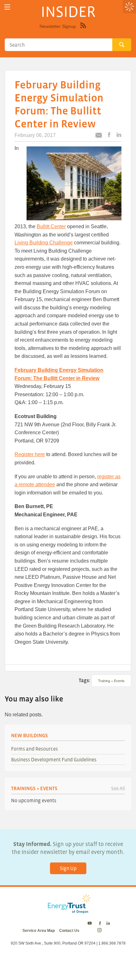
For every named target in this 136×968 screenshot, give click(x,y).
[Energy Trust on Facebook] (100, 923)
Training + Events (111, 680)
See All (118, 788)
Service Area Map (38, 930)
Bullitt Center (51, 226)
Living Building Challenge (44, 242)
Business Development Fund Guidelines (53, 759)
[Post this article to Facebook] (109, 135)
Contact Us (69, 930)
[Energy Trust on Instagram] (100, 930)
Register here (30, 454)
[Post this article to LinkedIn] (118, 135)
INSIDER (68, 11)
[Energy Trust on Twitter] (91, 923)
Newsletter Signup (58, 26)
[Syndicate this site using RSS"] (83, 30)
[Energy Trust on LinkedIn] (108, 923)
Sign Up (68, 868)
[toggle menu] (7, 7)
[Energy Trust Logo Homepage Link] (68, 910)
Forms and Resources (34, 749)
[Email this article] (99, 136)
